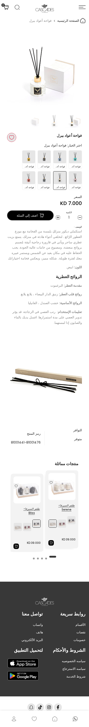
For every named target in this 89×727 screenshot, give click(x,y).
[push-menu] (82, 7)
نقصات (81, 632)
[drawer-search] (17, 7)
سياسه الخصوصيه (74, 661)
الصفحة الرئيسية (68, 20)
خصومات (79, 640)
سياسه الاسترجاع (74, 668)
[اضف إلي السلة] (51, 543)
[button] (11, 137)
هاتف (39, 632)
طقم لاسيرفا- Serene (66, 507)
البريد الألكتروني (32, 640)
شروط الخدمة (76, 676)
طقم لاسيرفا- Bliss (32, 511)
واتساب (38, 624)
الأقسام (81, 624)
